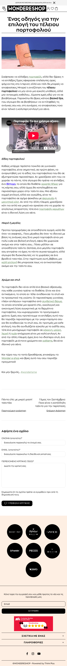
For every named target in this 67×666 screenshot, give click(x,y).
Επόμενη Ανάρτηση (56, 411)
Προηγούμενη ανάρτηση (14, 411)
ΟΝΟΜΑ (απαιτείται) (11, 438)
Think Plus (50, 663)
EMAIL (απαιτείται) (10, 450)
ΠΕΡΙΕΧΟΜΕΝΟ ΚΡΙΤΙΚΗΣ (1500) (17, 461)
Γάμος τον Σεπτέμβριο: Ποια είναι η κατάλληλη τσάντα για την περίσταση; (50, 402)
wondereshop (26, 8)
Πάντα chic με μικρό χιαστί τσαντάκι (17, 401)
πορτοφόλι (35, 77)
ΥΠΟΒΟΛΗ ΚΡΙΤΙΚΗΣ (19, 503)
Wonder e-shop (10, 358)
